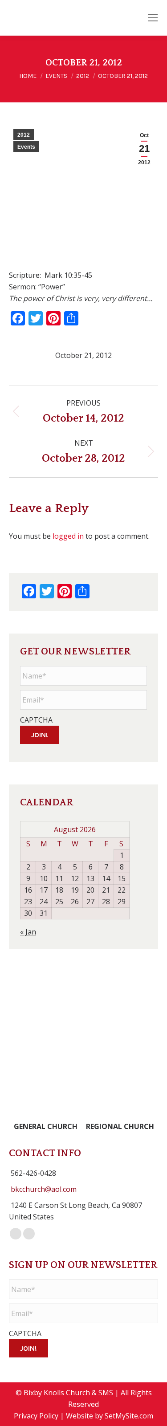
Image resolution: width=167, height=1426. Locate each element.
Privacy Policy (36, 1416)
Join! (39, 735)
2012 (23, 135)
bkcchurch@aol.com (44, 1189)
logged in (68, 536)
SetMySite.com (129, 1416)
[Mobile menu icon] (152, 17)
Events (26, 147)
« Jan (28, 932)
